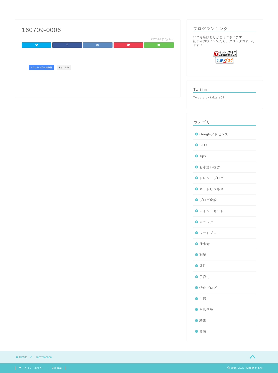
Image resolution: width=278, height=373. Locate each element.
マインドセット (211, 211)
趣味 (202, 331)
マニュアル (208, 222)
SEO (203, 145)
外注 (202, 266)
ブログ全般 (208, 200)
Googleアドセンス (213, 134)
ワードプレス (209, 233)
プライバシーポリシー (32, 368)
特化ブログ (208, 288)
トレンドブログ (211, 178)
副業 (202, 255)
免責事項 (56, 368)
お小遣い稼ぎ (209, 167)
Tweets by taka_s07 (209, 97)
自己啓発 (206, 309)
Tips (202, 156)
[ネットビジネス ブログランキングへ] (224, 53)
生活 (202, 299)
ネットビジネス (211, 189)
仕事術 (204, 244)
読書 (202, 320)
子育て (204, 277)
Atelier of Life (139, 6)
